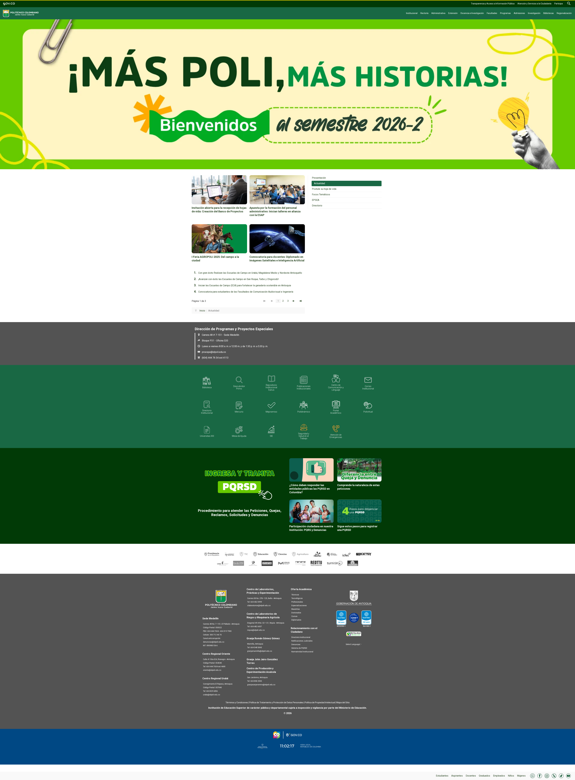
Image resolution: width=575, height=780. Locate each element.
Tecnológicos (297, 598)
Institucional (411, 13)
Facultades (492, 13)
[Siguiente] (294, 301)
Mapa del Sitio (343, 702)
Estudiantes (442, 775)
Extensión (453, 13)
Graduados (484, 775)
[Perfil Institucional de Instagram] (546, 775)
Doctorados (296, 613)
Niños (511, 775)
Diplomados (296, 620)
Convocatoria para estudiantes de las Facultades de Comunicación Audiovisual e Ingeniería (245, 291)
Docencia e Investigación (472, 13)
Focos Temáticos (321, 194)
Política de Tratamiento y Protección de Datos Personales (276, 702)
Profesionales (297, 602)
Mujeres (521, 775)
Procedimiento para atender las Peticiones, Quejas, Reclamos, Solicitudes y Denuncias (239, 513)
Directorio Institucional (300, 637)
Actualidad (319, 183)
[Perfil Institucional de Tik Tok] (561, 775)
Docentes (471, 775)
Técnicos (295, 595)
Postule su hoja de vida (324, 189)
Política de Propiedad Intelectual (320, 702)
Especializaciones (299, 605)
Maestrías (295, 609)
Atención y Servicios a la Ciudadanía (534, 3)
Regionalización (564, 13)
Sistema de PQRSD (299, 648)
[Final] (301, 301)
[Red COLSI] (353, 563)
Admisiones (519, 13)
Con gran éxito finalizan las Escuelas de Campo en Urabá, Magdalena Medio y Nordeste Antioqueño (250, 272)
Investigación (534, 13)
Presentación (319, 177)
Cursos (294, 616)
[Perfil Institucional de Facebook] (539, 775)
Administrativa (438, 13)
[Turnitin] (335, 563)
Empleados (499, 775)
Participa (558, 3)
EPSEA (315, 200)
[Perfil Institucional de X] (554, 775)
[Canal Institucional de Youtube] (568, 775)
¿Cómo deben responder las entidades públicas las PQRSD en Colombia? (309, 489)
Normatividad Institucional (302, 652)
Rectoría (424, 13)
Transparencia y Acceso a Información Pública (493, 3)
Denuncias (295, 644)
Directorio (317, 205)
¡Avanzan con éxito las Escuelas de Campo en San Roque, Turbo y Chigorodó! (238, 279)
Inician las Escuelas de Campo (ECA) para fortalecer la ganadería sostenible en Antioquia (244, 285)
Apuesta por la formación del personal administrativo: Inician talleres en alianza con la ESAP (275, 211)
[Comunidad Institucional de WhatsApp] (532, 775)
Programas (505, 13)
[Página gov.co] (9, 3)
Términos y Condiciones (237, 702)
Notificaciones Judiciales (302, 641)
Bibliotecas (548, 13)
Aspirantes (457, 775)
